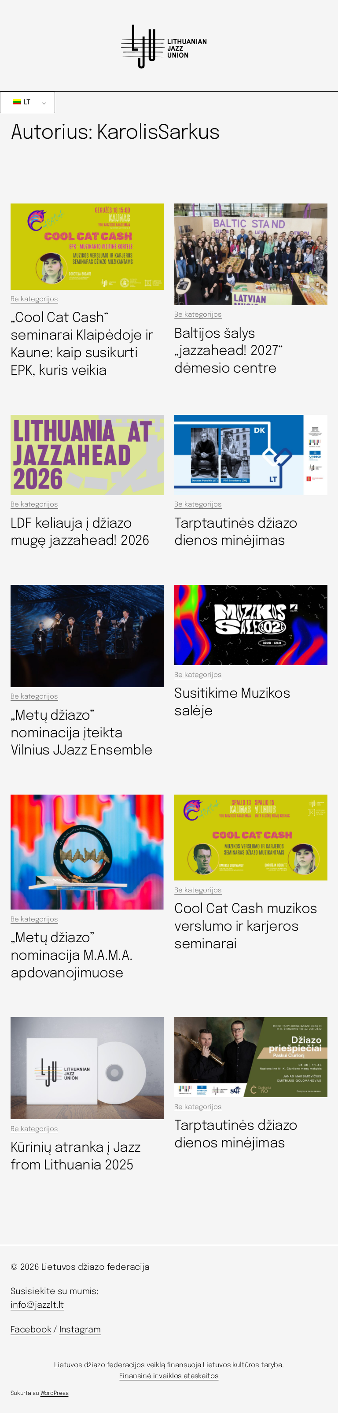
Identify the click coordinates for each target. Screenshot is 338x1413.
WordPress (54, 1393)
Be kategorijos (34, 299)
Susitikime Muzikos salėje (232, 702)
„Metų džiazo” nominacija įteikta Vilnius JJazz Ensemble (82, 733)
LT (26, 102)
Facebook (31, 1330)
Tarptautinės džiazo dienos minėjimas (235, 532)
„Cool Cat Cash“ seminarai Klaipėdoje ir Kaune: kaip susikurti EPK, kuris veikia (82, 344)
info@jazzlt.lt (37, 1305)
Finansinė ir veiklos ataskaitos (168, 1376)
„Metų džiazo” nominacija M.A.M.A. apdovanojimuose (71, 956)
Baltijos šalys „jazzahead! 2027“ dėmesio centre (228, 351)
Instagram (80, 1330)
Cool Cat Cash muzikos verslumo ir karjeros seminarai (245, 927)
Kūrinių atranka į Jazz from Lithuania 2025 (76, 1157)
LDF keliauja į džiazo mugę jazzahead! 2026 (80, 532)
